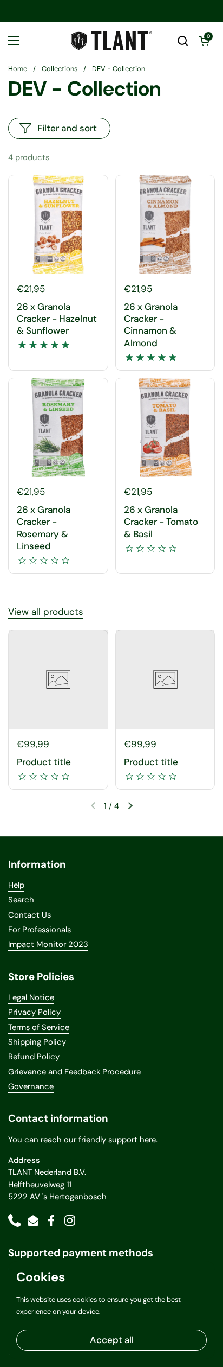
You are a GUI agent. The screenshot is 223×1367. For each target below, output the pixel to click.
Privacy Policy (34, 1012)
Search (21, 899)
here (148, 1139)
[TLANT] (111, 40)
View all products (45, 612)
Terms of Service (38, 1027)
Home (17, 68)
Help (16, 885)
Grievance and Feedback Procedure (74, 1071)
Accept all (112, 1340)
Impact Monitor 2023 (48, 944)
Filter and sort (67, 128)
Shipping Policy (37, 1042)
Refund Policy (34, 1056)
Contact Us (29, 915)
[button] (182, 41)
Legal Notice (31, 997)
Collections (59, 68)
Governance (31, 1086)
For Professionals (39, 929)
